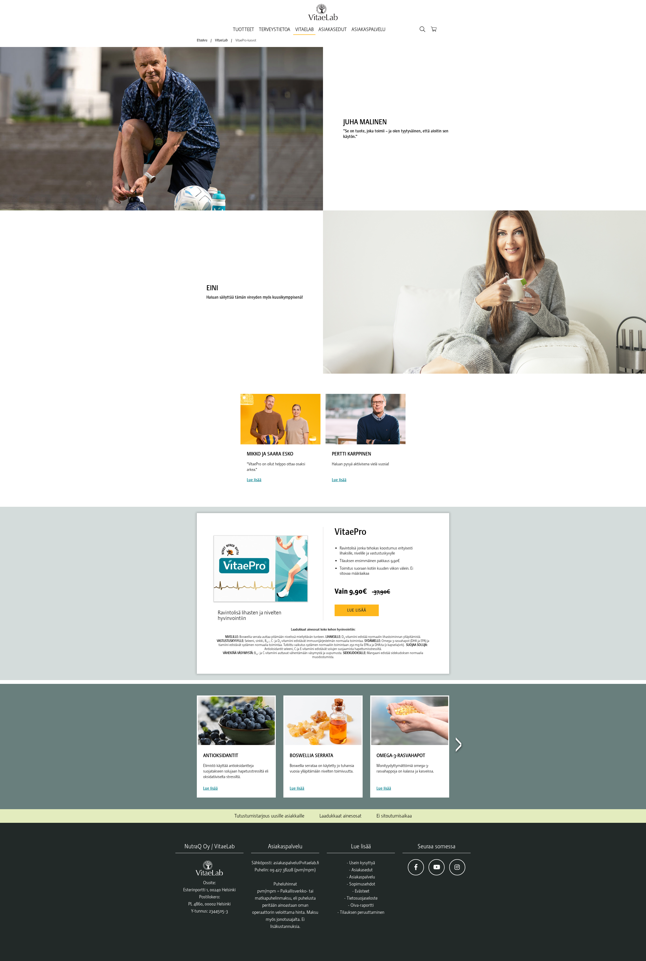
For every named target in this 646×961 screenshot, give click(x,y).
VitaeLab (304, 29)
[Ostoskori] (433, 29)
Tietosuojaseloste (362, 898)
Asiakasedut (332, 29)
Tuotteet (243, 29)
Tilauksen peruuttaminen (362, 912)
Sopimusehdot (362, 884)
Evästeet (362, 891)
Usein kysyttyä (362, 863)
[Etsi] (422, 29)
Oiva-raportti (362, 905)
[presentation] (458, 746)
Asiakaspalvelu (368, 29)
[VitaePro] (263, 564)
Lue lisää (356, 610)
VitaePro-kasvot (245, 40)
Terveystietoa (274, 29)
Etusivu (202, 40)
